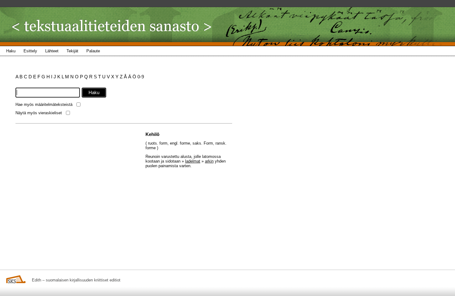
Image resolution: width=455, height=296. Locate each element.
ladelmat (192, 161)
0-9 (140, 76)
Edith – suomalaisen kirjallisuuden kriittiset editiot (76, 280)
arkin (209, 161)
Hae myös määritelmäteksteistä (43, 104)
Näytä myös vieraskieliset (38, 113)
